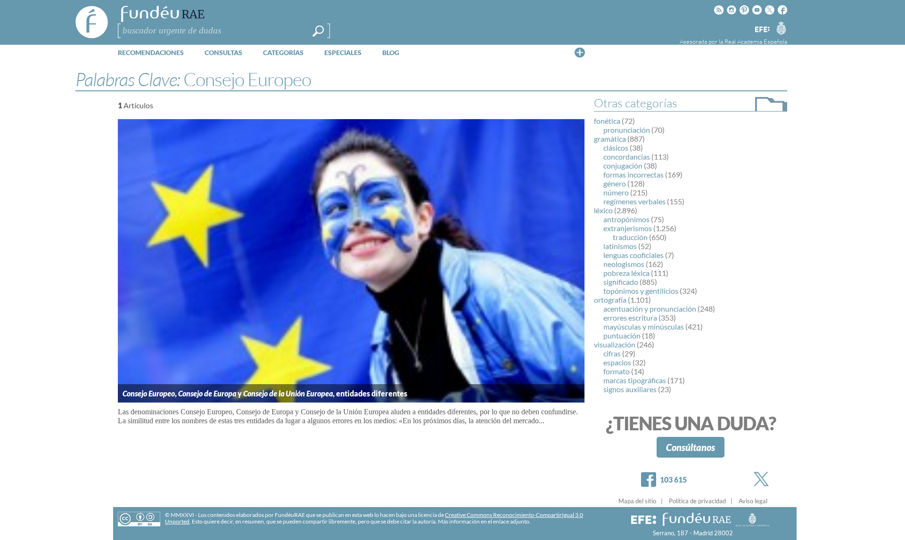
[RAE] (781, 28)
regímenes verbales (634, 201)
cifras (612, 353)
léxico (603, 210)
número (616, 192)
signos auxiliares (630, 389)
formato (616, 371)
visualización (614, 344)
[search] (318, 31)
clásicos (615, 147)
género (614, 183)
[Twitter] (763, 479)
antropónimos (626, 219)
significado (620, 281)
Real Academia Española (755, 41)
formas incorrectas (633, 174)
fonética (607, 120)
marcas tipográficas (634, 380)
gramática (610, 138)
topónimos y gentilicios (640, 290)
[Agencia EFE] (761, 30)
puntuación (622, 335)
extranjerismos (627, 228)
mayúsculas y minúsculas (643, 326)
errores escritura (630, 317)
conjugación (622, 165)
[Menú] (580, 52)
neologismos (623, 263)
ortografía (610, 299)
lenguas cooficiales (633, 254)
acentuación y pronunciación (649, 308)
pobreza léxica (626, 272)
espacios (617, 362)
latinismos (620, 246)
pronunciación (626, 129)
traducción (630, 237)
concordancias (626, 156)
